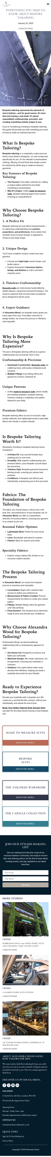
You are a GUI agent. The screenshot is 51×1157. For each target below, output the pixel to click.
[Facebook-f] (4, 1085)
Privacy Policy (7, 1140)
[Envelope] (17, 1085)
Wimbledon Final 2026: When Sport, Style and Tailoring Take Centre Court (23, 944)
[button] (48, 4)
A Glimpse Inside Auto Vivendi (17, 992)
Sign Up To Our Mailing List (13, 1136)
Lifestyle (6, 939)
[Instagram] (9, 1085)
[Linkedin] (13, 1085)
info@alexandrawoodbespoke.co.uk (15, 1124)
